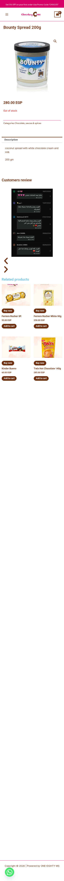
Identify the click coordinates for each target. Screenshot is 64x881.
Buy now (8, 310)
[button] (55, 41)
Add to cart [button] (9, 326)
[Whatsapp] (9, 872)
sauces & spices (33, 123)
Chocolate (20, 123)
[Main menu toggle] (6, 14)
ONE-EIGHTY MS (50, 865)
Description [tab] (11, 139)
